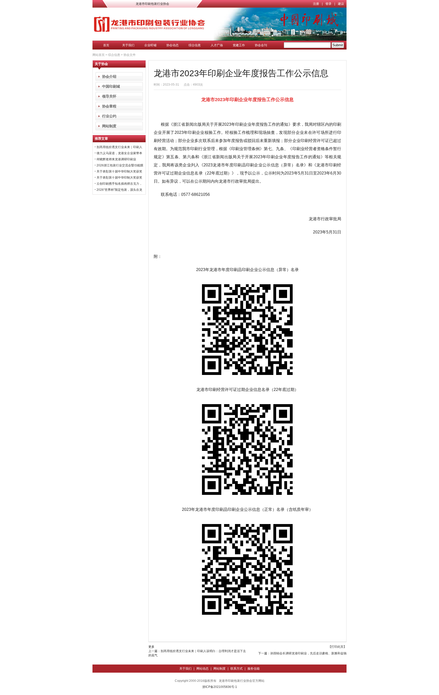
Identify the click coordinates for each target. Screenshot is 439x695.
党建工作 (239, 45)
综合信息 (195, 45)
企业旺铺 (150, 45)
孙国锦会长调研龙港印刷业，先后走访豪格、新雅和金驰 (308, 653)
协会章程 (109, 106)
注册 (316, 4)
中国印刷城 (111, 86)
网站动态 (202, 668)
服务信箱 (253, 668)
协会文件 (129, 55)
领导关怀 (109, 96)
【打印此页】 (337, 647)
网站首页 (98, 55)
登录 (328, 4)
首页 (106, 45)
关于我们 (128, 45)
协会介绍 (109, 76)
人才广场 (217, 45)
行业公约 (109, 116)
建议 (341, 4)
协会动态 (172, 45)
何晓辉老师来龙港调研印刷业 (116, 159)
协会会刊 (261, 45)
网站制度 (109, 126)
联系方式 (236, 668)
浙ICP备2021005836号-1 (219, 687)
